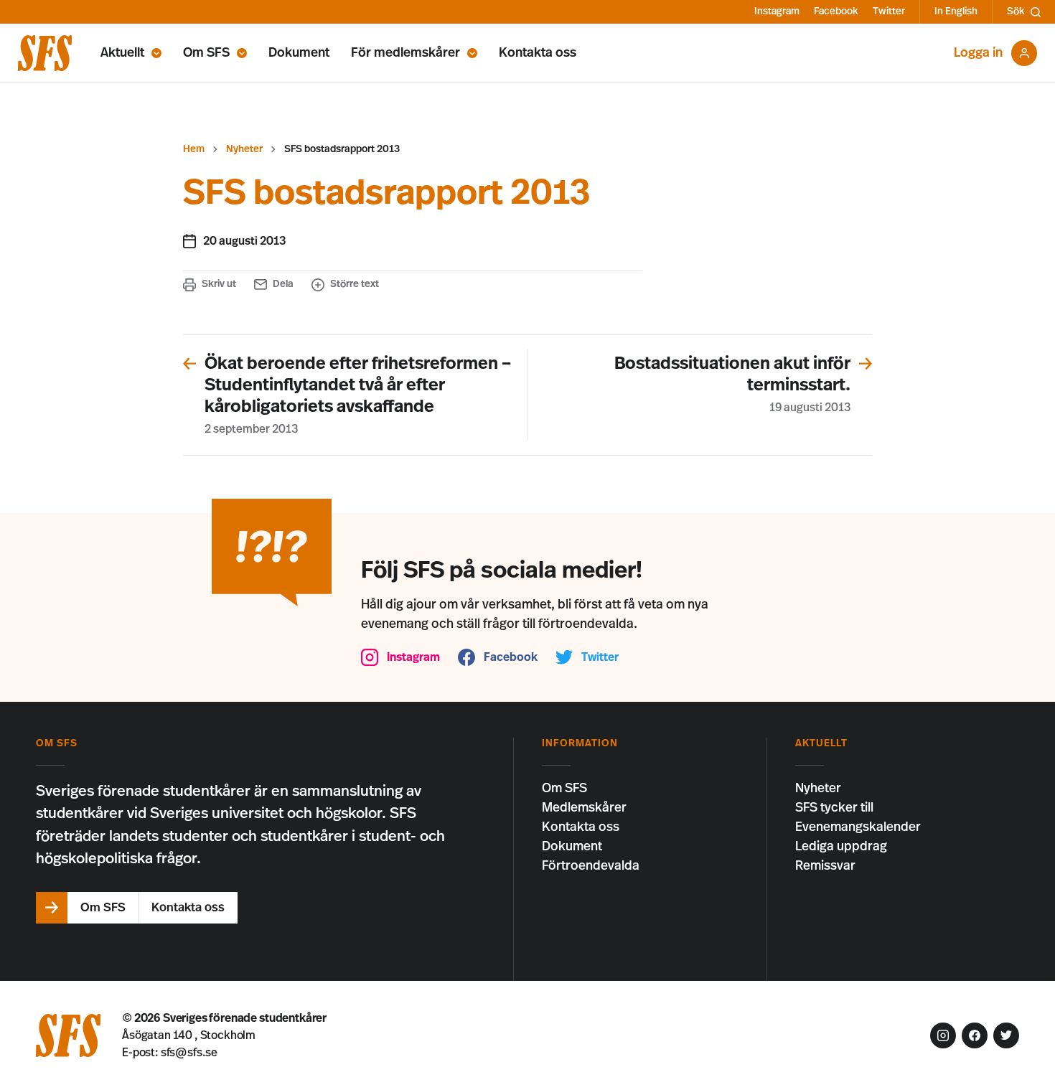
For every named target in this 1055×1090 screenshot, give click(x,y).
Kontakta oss (537, 53)
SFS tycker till (834, 808)
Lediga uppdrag (841, 846)
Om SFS (206, 53)
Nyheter (244, 149)
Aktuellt (122, 53)
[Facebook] (975, 1035)
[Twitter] (1006, 1035)
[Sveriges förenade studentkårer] (45, 53)
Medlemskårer (584, 808)
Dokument (298, 53)
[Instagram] (943, 1035)
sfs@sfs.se (189, 1052)
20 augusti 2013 (244, 241)
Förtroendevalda (590, 866)
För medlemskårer (405, 53)
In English (955, 11)
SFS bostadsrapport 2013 (342, 149)
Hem (194, 149)
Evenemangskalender (858, 827)
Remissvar (825, 866)
